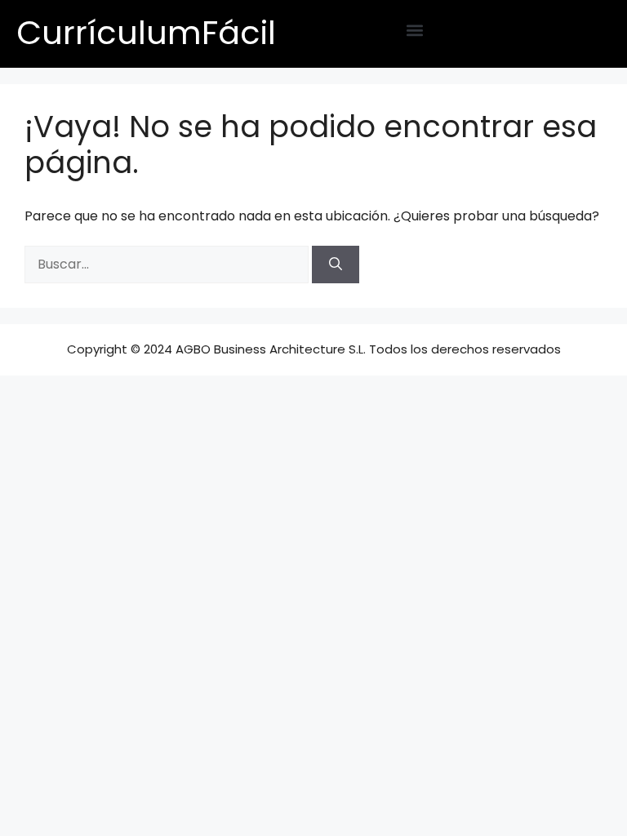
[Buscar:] (168, 264)
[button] (415, 29)
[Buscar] (335, 264)
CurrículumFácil (146, 33)
